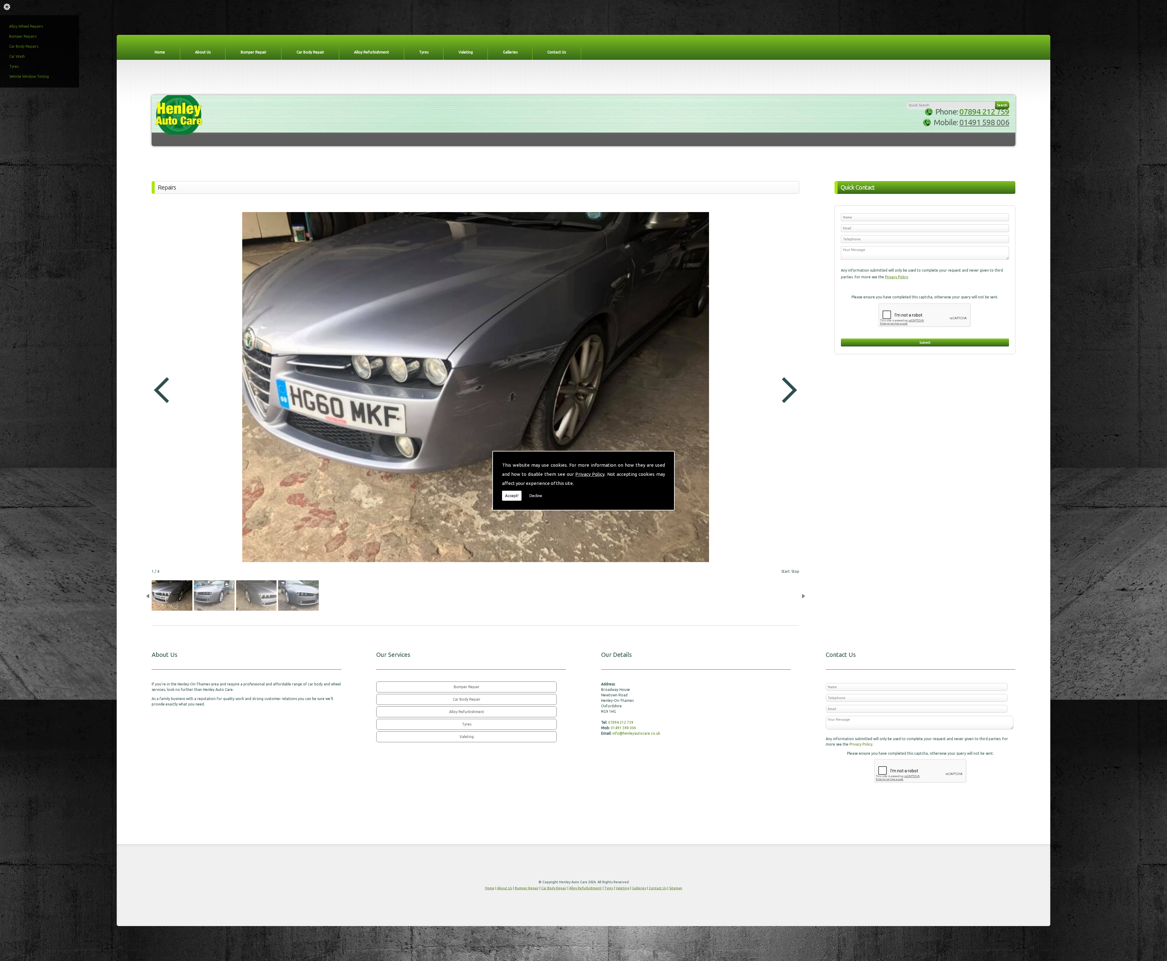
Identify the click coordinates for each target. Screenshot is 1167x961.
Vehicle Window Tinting (29, 76)
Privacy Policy (589, 474)
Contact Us (556, 52)
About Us (203, 52)
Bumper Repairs (22, 36)
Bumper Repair (254, 52)
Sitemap (675, 888)
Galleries (510, 52)
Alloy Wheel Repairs (26, 26)
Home (160, 52)
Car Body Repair (310, 52)
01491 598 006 (984, 122)
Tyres (14, 66)
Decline (535, 495)
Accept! (511, 495)
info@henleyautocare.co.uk (636, 733)
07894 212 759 (984, 111)
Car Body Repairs (23, 46)
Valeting (466, 52)
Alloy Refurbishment (371, 52)
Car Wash (17, 56)
